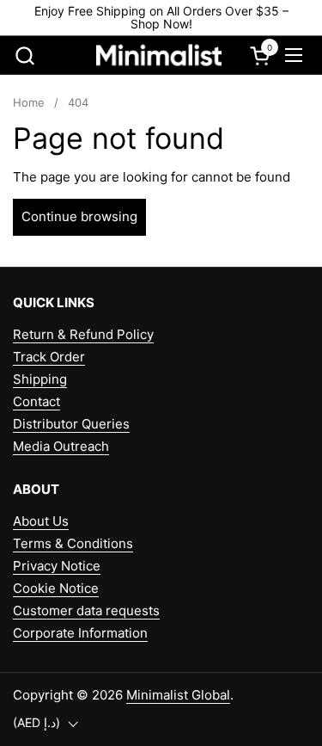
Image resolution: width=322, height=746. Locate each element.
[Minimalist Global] (159, 55)
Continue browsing (79, 216)
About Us (41, 521)
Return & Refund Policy (83, 334)
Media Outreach (61, 446)
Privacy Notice (56, 566)
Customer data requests (86, 610)
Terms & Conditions (73, 543)
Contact (36, 401)
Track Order (49, 356)
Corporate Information (80, 633)
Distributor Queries (71, 424)
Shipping (40, 379)
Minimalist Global (178, 695)
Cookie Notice (56, 588)
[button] (24, 55)
